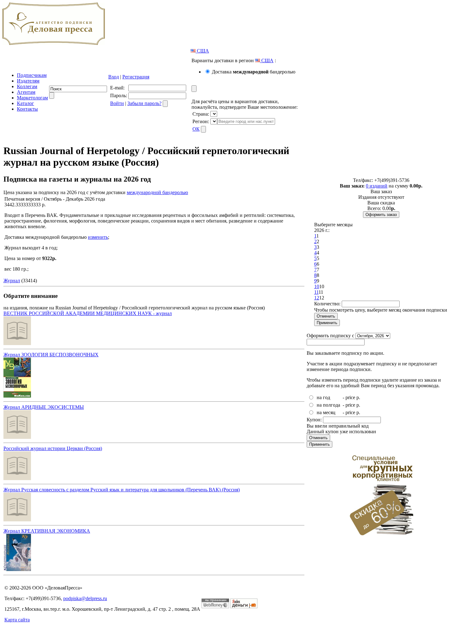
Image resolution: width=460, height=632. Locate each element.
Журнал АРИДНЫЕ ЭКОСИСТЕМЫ (43, 407)
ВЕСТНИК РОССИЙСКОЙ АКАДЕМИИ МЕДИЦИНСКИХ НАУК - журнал (87, 313)
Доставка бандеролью (253, 71)
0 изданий (376, 185)
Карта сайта (17, 619)
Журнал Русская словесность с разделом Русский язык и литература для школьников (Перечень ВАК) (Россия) (121, 489)
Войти (117, 103)
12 (316, 297)
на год (323, 397)
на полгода (328, 405)
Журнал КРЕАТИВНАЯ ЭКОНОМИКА (46, 531)
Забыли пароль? (144, 103)
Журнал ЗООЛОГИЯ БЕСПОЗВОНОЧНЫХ (51, 354)
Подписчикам (32, 75)
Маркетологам (32, 97)
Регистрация (135, 76)
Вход (113, 76)
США (202, 50)
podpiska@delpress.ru (85, 598)
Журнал (11, 280)
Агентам (26, 92)
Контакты (27, 109)
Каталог (25, 103)
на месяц (326, 412)
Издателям (28, 80)
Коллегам (27, 86)
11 (316, 292)
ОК (196, 129)
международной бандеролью (157, 192)
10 (316, 286)
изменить (98, 237)
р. (358, 397)
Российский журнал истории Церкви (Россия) (52, 448)
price (350, 397)
